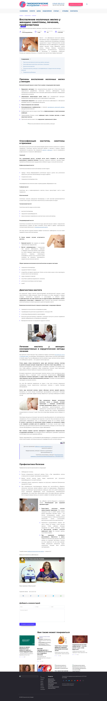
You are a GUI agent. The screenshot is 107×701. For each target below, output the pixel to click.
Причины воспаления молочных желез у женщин (36, 62)
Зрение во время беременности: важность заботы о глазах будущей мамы (26, 649)
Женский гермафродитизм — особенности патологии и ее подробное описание (44, 651)
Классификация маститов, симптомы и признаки (36, 64)
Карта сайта (51, 681)
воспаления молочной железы (56, 107)
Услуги (32, 11)
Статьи (56, 11)
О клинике (24, 11)
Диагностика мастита (28, 66)
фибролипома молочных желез (35, 551)
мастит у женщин (47, 150)
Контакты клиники (52, 682)
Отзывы (65, 11)
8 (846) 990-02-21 (58, 3)
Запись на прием (75, 4)
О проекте (50, 685)
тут (51, 452)
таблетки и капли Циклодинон (43, 446)
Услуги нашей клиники (53, 686)
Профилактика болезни (29, 72)
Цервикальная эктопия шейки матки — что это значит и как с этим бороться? (79, 647)
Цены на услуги (51, 688)
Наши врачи (47, 11)
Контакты (74, 11)
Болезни (23, 26)
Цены (39, 11)
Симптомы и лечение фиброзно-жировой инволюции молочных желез (61, 648)
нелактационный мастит (41, 227)
